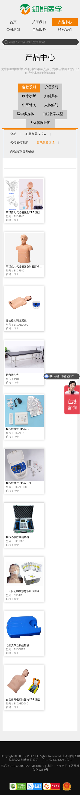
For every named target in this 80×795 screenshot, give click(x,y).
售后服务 (39, 29)
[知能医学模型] (40, 15)
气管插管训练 (19, 142)
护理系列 (51, 87)
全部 (13, 134)
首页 (13, 22)
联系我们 (65, 29)
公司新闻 (13, 29)
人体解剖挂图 (40, 123)
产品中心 (65, 22)
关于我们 (39, 22)
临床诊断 (29, 96)
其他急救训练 (46, 142)
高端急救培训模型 (22, 151)
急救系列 (29, 87)
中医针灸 (29, 105)
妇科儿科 (51, 96)
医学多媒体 (25, 114)
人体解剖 (51, 105)
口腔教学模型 (53, 114)
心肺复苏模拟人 (36, 134)
